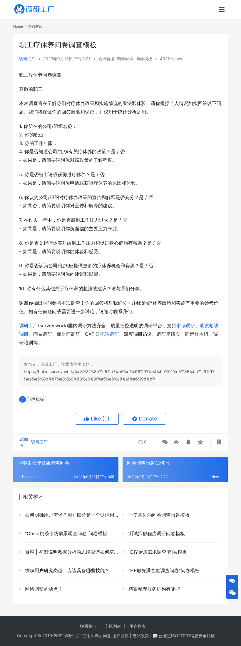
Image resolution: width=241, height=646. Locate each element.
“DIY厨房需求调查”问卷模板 (157, 552)
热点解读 (106, 58)
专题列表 (113, 626)
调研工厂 (27, 58)
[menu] (221, 9)
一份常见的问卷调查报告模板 (158, 515)
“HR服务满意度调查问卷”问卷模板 (163, 570)
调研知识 (125, 58)
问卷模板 (144, 58)
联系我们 (88, 626)
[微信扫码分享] (165, 442)
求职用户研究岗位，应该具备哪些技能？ (67, 570)
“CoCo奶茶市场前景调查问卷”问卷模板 (65, 533)
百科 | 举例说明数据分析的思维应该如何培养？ (71, 552)
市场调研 (185, 325)
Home (18, 26)
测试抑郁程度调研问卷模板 (156, 533)
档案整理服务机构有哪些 (153, 589)
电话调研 (109, 334)
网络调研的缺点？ (43, 589)
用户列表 (137, 626)
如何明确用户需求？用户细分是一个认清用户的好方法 (71, 515)
